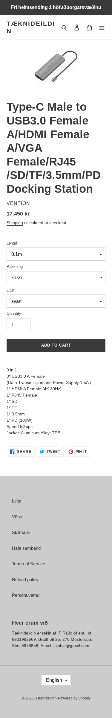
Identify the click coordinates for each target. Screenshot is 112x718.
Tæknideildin (31, 27)
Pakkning (15, 266)
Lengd (12, 243)
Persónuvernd (25, 595)
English (54, 680)
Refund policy (25, 579)
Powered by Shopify (74, 698)
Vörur (17, 516)
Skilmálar (21, 532)
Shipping (15, 222)
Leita (16, 500)
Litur (10, 290)
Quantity (14, 313)
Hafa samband (26, 548)
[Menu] (102, 27)
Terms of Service (28, 563)
